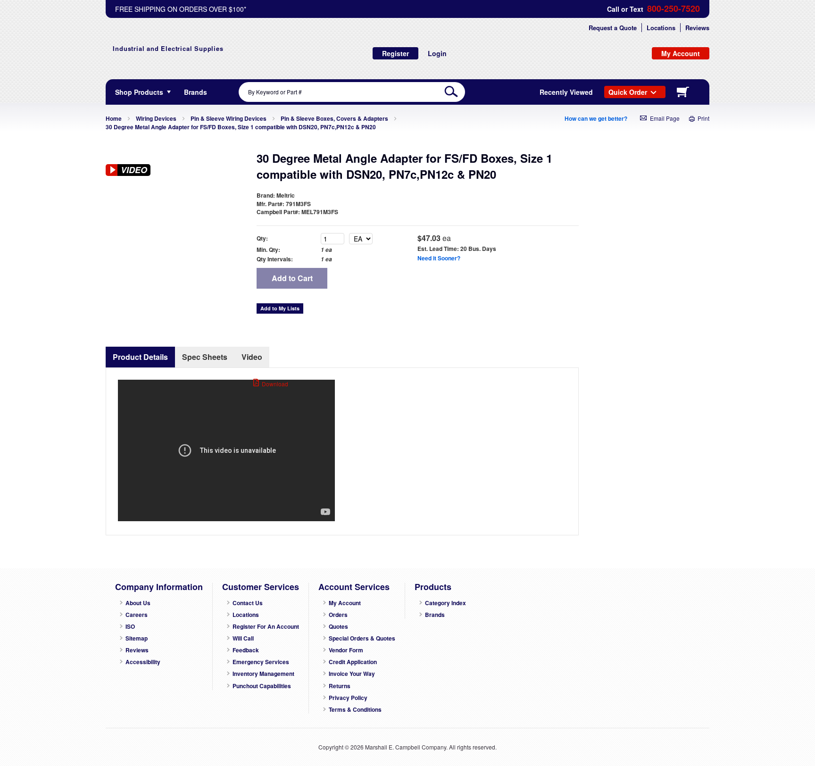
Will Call (243, 638)
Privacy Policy (348, 698)
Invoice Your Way (352, 674)
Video (251, 356)
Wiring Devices (156, 118)
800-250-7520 (673, 9)
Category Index (445, 603)
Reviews (697, 27)
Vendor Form (346, 650)
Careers (136, 615)
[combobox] (352, 92)
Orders (338, 615)
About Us (137, 603)
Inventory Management (263, 674)
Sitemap (136, 638)
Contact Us (248, 603)
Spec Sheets (204, 356)
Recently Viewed (566, 92)
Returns (339, 686)
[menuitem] (195, 92)
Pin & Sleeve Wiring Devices (228, 118)
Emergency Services (261, 662)
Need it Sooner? (438, 258)
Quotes (338, 627)
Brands (435, 615)
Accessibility (142, 662)
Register (395, 53)
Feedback (246, 650)
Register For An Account (266, 627)
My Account (345, 603)
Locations (661, 27)
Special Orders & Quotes (362, 638)
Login (437, 53)
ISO (130, 627)
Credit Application (353, 662)
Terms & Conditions (355, 710)
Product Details (140, 356)
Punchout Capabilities (262, 686)
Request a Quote (613, 27)
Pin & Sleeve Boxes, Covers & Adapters (334, 118)
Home (114, 118)
